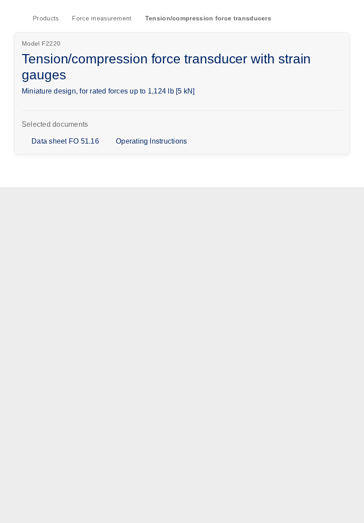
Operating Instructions (151, 141)
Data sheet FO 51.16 (65, 141)
